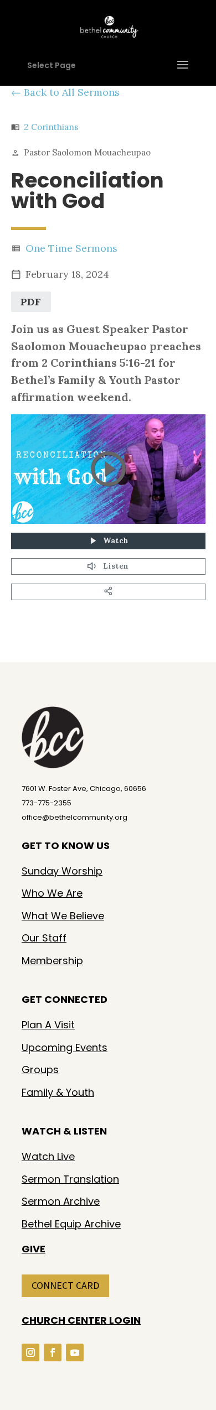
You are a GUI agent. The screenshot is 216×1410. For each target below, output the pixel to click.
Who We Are (52, 893)
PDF (31, 301)
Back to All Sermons (72, 92)
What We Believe (63, 916)
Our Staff (44, 938)
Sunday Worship (62, 871)
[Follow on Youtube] (75, 1352)
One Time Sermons (71, 248)
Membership (52, 960)
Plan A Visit (48, 1025)
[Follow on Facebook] (52, 1352)
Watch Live (48, 1156)
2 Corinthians (51, 127)
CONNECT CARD (65, 1285)
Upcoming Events (64, 1047)
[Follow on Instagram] (30, 1352)
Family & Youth (58, 1092)
